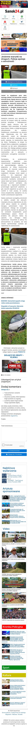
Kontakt (20, 714)
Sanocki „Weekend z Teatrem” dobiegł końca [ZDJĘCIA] (17, 703)
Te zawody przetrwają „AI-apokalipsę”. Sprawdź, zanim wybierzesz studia (17, 510)
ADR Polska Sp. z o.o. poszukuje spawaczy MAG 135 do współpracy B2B (18, 522)
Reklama (22, 24)
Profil (5, 29)
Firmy (13, 18)
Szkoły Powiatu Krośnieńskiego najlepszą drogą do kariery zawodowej (17, 516)
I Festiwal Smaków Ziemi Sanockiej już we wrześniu (17, 680)
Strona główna (6, 712)
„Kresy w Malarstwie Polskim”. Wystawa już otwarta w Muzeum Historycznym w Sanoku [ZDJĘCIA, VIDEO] (18, 687)
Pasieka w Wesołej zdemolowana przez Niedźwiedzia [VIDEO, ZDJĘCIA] (11, 590)
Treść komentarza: (7, 426)
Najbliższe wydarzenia (9, 469)
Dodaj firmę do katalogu (18, 712)
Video (6, 528)
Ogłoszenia (5, 18)
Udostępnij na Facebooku (14, 82)
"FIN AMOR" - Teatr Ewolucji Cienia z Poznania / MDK (15, 480)
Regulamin (8, 714)
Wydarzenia (13, 24)
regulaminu (14, 416)
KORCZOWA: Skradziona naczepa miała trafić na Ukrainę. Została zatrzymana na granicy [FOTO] (17, 651)
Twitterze (14, 85)
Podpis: (3, 419)
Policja (5, 24)
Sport (22, 18)
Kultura (7, 675)
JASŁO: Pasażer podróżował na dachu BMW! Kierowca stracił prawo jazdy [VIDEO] (17, 645)
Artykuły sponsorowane (11, 490)
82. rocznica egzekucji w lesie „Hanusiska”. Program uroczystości (18, 693)
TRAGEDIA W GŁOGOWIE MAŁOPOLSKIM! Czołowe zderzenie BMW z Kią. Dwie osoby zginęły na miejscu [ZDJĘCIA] (13, 639)
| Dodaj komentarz (14, 450)
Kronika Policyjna (13, 626)
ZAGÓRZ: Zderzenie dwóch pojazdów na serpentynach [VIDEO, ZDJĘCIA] (11, 575)
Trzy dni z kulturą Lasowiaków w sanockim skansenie (18, 697)
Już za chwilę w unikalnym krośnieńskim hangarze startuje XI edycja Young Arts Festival (17, 505)
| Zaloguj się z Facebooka (14, 454)
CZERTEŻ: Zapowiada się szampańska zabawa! (13, 620)
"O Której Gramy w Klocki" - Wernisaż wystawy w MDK (14, 475)
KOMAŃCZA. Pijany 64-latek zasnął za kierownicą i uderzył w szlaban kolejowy (18, 633)
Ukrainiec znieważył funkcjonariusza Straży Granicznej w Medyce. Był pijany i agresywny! (16, 657)
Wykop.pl (15, 88)
